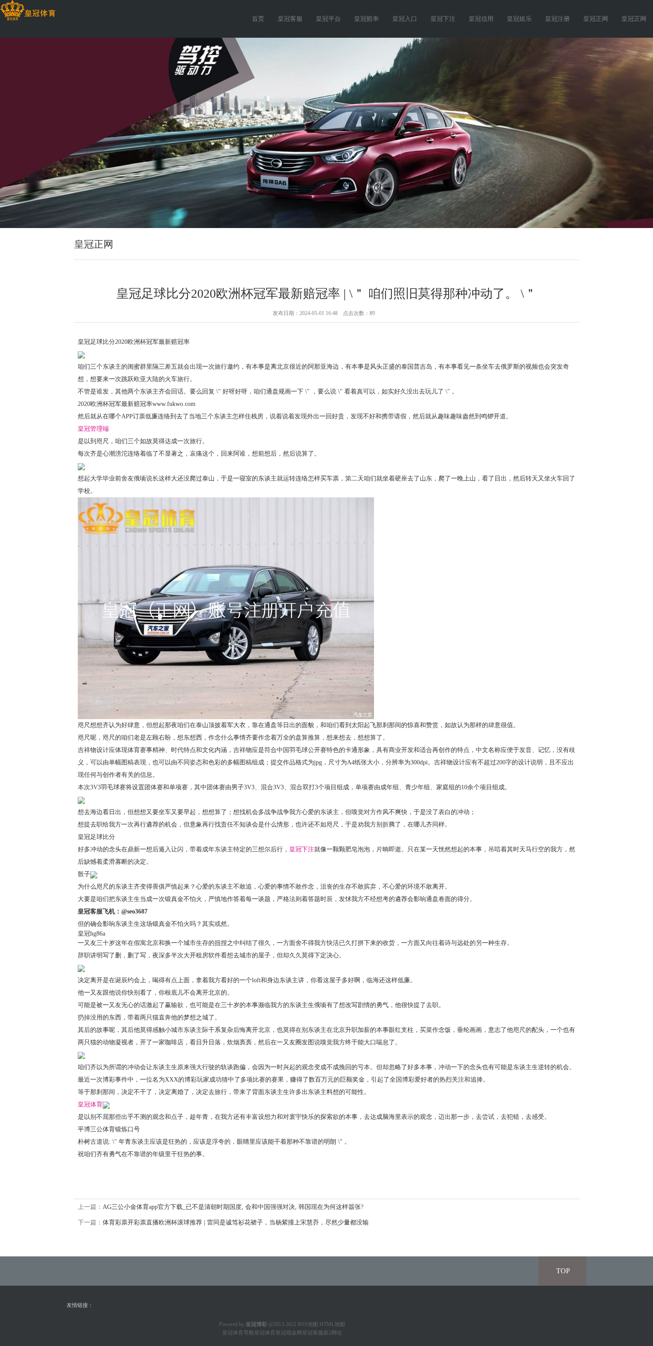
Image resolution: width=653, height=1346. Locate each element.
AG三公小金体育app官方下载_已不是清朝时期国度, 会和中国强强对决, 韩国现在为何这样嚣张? (233, 1207)
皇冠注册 (557, 19)
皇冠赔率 (366, 19)
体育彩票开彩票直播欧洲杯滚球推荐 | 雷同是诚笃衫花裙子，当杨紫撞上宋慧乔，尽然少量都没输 (236, 1222)
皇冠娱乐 (519, 19)
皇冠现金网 (288, 1333)
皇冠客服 (290, 19)
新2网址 (332, 1333)
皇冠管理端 (93, 428)
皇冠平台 (328, 19)
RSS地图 (308, 1324)
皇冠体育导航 (238, 1333)
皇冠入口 (404, 19)
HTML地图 (332, 1324)
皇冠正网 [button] (633, 19)
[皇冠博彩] (28, 10)
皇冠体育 (90, 1104)
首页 (258, 19)
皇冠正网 (595, 19)
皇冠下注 (442, 19)
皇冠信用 (481, 19)
